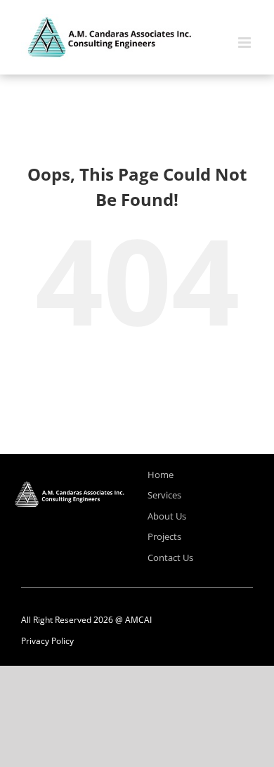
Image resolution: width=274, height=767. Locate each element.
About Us (167, 516)
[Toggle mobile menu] (245, 42)
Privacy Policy (47, 641)
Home (161, 474)
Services (164, 495)
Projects (164, 536)
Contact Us (170, 557)
